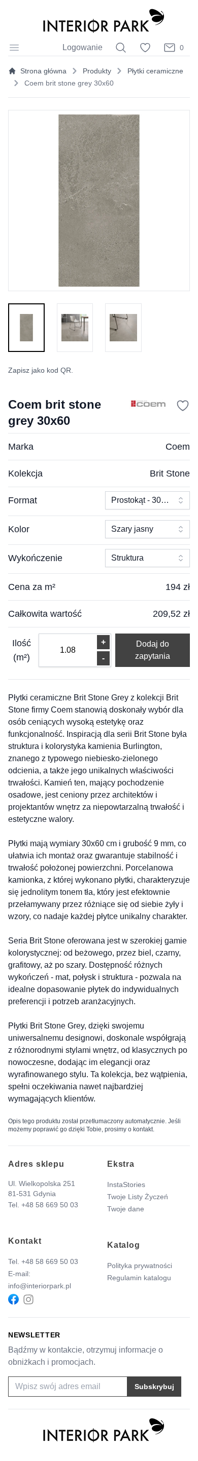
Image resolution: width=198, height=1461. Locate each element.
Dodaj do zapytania (152, 650)
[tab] (26, 327)
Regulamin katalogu (139, 1278)
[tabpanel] (99, 200)
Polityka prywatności (139, 1265)
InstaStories (126, 1184)
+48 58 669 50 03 (49, 1205)
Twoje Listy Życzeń (137, 1197)
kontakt (143, 1129)
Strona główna (43, 71)
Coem (178, 447)
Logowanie (82, 47)
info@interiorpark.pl (39, 1286)
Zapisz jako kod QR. (40, 370)
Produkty (97, 71)
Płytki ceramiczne (155, 71)
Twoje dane (125, 1209)
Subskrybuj (154, 1387)
